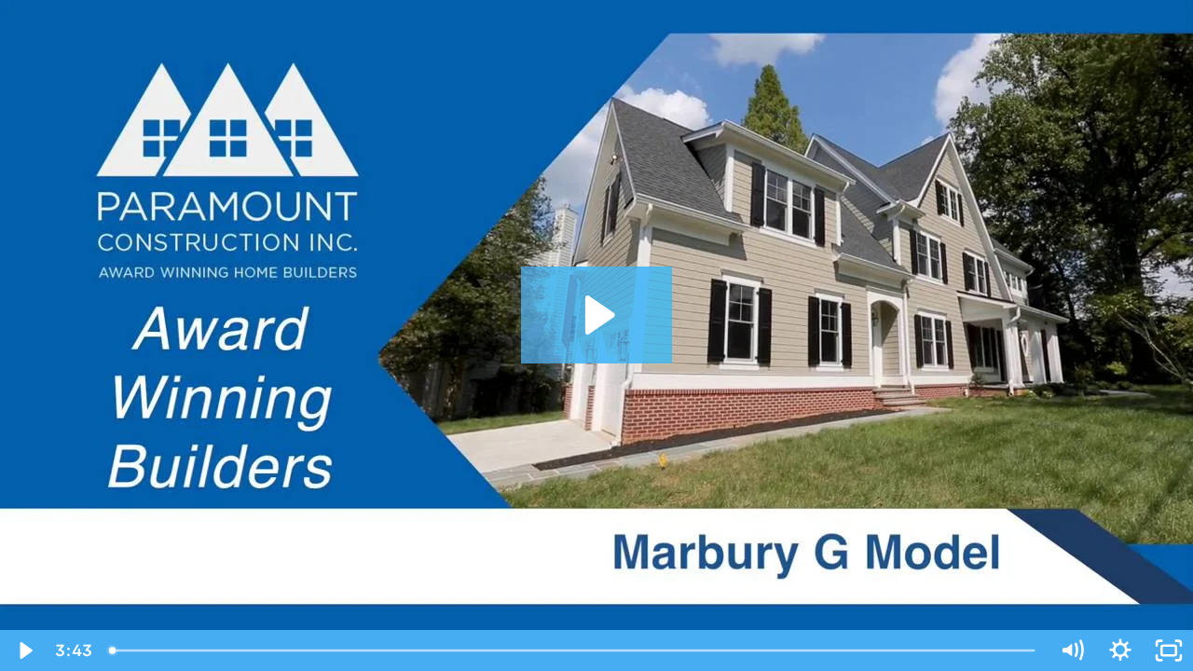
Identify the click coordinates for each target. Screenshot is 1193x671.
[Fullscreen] (1169, 650)
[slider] (573, 650)
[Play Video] (24, 650)
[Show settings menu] (1120, 650)
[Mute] (1072, 650)
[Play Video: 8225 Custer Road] (597, 315)
